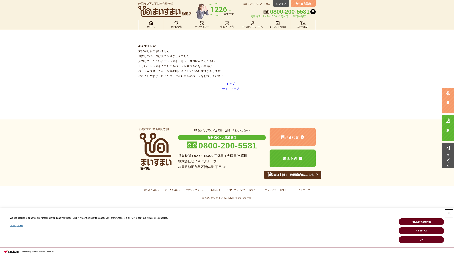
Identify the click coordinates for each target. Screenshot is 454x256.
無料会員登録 (303, 3)
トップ (230, 83)
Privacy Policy (16, 225)
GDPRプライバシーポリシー (242, 190)
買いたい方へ (151, 190)
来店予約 (290, 158)
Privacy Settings (421, 221)
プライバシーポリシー (276, 190)
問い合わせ (290, 137)
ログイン (281, 3)
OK (421, 239)
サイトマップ (230, 88)
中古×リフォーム (195, 190)
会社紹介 (215, 190)
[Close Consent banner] (449, 213)
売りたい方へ (172, 190)
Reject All (421, 230)
